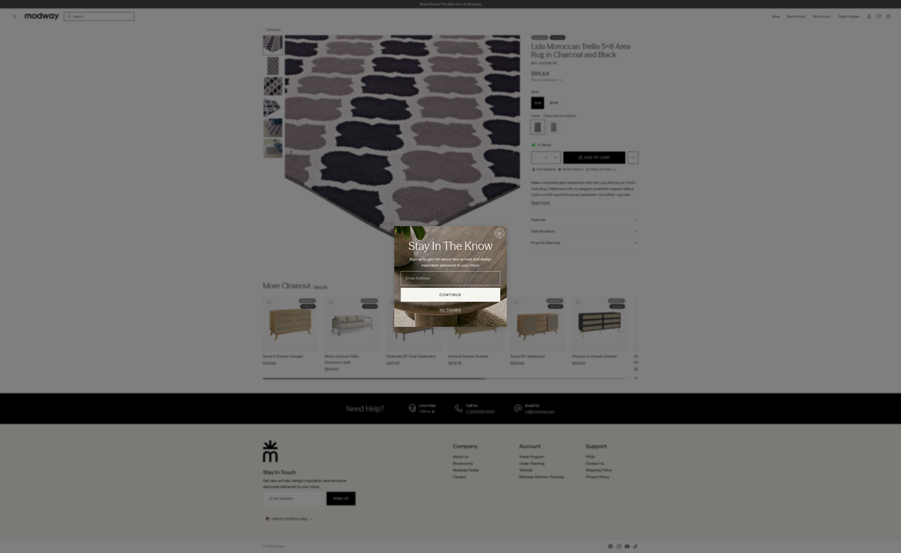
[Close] (499, 233)
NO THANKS (450, 310)
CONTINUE (450, 295)
